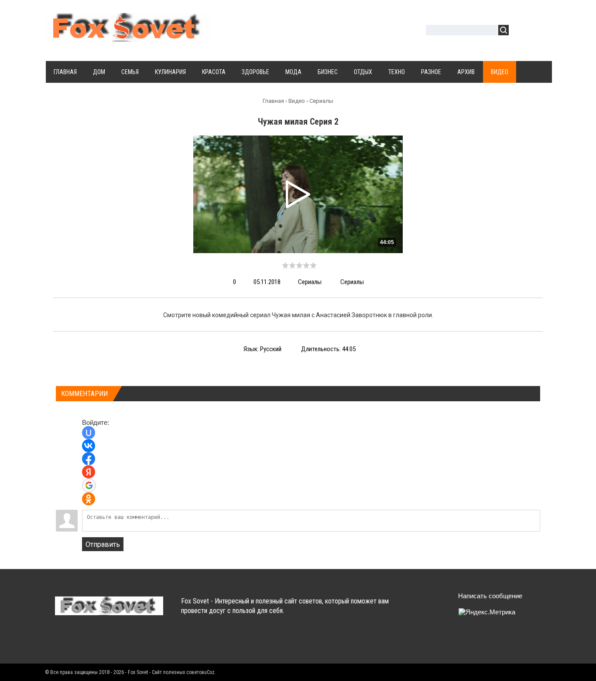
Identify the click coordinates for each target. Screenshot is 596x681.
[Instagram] (130, 641)
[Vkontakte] (62, 641)
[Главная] (128, 36)
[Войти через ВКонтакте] (88, 445)
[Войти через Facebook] (88, 458)
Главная (273, 101)
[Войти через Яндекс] (88, 471)
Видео (296, 101)
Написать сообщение (490, 596)
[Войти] (520, 31)
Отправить (103, 544)
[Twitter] (79, 641)
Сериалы (321, 101)
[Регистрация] (540, 31)
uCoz (209, 672)
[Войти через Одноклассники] (88, 498)
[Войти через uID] (88, 432)
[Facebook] (96, 641)
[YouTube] (113, 641)
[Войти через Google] (89, 485)
